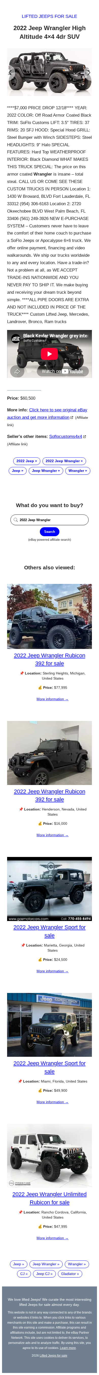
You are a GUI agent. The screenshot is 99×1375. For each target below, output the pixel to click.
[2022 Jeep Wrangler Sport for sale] (49, 920)
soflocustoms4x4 (65, 436)
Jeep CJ (43, 1274)
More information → (53, 699)
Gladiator (68, 1274)
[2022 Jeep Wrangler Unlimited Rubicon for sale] (49, 1186)
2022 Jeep (25, 461)
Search (49, 532)
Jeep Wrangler (44, 471)
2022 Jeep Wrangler (63, 461)
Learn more (68, 1347)
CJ (22, 1274)
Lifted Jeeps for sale (49, 16)
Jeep (16, 471)
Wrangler (76, 471)
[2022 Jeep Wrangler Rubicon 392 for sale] (49, 648)
